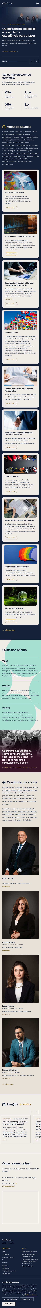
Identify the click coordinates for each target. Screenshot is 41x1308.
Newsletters (6, 1268)
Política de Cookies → (31, 1295)
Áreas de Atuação (7, 1257)
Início (4, 1251)
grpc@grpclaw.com (8, 1186)
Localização (6, 1274)
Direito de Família (27, 1266)
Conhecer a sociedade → (10, 51)
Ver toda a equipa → (8, 1084)
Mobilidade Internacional (29, 1251)
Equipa (4, 1260)
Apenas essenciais (11, 1299)
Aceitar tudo (9, 1303)
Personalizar (27, 1299)
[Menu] (37, 3)
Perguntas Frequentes (9, 1271)
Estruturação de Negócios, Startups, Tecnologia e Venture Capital (30, 1261)
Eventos (5, 1265)
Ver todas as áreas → (8, 630)
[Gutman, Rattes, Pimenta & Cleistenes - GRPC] (8, 3)
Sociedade (5, 1254)
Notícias (5, 1262)
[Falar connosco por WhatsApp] (15, 1183)
